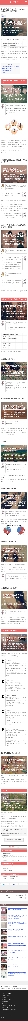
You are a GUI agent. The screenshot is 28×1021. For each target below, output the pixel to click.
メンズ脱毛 (7, 897)
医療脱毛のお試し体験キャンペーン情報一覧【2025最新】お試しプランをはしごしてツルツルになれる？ (17, 974)
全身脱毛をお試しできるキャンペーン (11, 860)
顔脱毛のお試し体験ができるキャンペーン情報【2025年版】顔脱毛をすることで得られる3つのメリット (17, 924)
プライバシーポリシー (7, 999)
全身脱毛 (3, 16)
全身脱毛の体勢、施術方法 (8, 878)
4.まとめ (3, 72)
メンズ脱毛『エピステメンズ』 (9, 1005)
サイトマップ (5, 1003)
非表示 (11, 64)
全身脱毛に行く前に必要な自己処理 (10, 876)
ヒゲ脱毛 (20, 897)
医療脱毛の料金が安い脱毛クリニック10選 (17, 936)
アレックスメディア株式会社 (9, 1009)
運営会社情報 (5, 1001)
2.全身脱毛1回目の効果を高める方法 (9, 68)
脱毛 (7, 895)
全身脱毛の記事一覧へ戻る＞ (14, 839)
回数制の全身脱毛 (6, 857)
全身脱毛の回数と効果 (7, 868)
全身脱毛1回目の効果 (7, 870)
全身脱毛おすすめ (6, 995)
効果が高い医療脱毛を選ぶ (8, 866)
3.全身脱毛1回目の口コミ (7, 70)
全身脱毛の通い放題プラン (8, 855)
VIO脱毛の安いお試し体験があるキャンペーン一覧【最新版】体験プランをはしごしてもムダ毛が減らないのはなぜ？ (17, 917)
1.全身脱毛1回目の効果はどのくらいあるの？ (11, 66)
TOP (6, 986)
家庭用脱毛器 (19, 895)
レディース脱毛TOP (6, 993)
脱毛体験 (4, 997)
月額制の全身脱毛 (6, 853)
